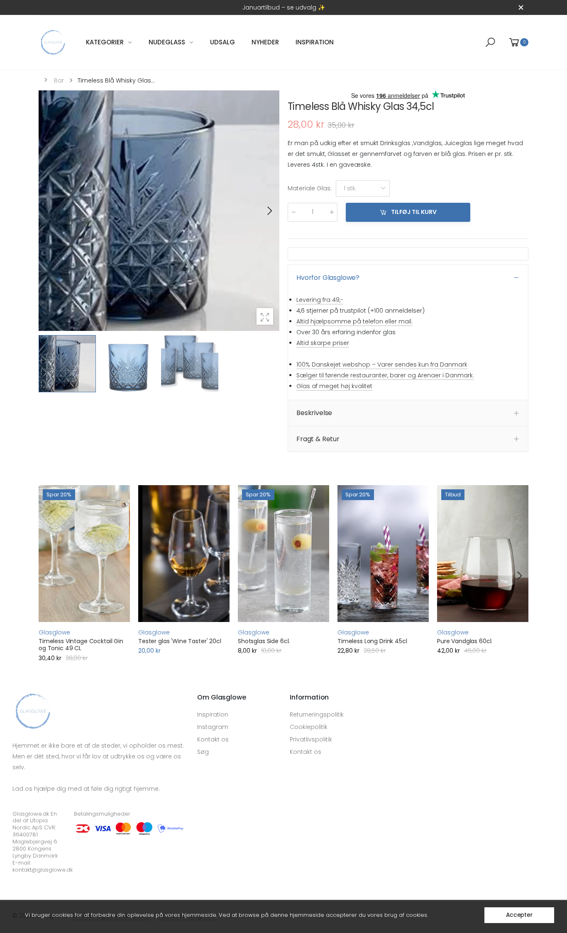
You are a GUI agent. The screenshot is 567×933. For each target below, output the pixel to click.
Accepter (519, 915)
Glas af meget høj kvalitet (334, 386)
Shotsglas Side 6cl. (264, 641)
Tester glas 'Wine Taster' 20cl (179, 641)
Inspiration (212, 714)
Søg (203, 752)
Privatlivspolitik (311, 739)
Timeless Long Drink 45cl (372, 641)
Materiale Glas (310, 189)
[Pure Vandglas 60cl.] (482, 553)
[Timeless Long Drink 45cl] (383, 553)
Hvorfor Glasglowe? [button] (327, 277)
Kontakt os (213, 739)
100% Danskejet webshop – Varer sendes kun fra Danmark (381, 364)
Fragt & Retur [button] (318, 439)
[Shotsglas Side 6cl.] (283, 553)
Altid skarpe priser (322, 343)
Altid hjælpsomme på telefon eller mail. (354, 321)
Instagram (212, 727)
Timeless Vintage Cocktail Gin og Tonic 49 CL (81, 645)
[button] (269, 211)
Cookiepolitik (308, 727)
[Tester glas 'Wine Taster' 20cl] (184, 553)
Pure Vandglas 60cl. (464, 641)
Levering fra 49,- (319, 300)
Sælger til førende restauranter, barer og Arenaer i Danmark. (385, 375)
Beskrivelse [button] (314, 413)
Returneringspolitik (317, 714)
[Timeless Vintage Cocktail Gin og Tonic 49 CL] (84, 553)
